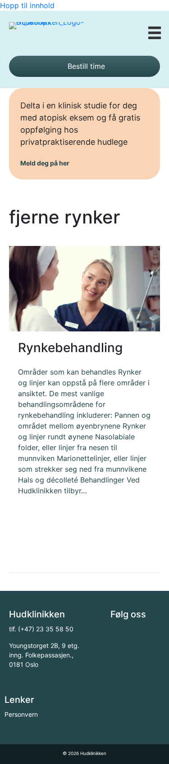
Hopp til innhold (27, 5)
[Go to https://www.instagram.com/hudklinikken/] (137, 634)
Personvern (21, 714)
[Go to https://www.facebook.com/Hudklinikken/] (117, 634)
